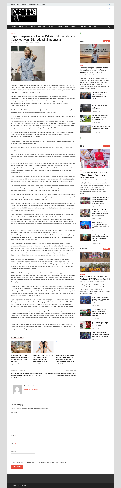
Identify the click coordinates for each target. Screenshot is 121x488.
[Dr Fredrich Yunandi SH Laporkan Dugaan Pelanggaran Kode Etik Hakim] (85, 93)
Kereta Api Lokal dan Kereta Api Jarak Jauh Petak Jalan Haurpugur (101, 128)
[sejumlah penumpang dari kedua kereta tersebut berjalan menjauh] (85, 116)
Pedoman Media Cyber (34, 4)
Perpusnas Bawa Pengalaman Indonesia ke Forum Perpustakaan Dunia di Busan (100, 225)
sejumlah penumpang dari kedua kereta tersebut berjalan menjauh (100, 117)
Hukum (59, 27)
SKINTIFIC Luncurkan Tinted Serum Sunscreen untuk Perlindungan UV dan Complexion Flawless (43, 358)
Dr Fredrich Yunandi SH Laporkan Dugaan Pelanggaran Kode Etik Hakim (99, 95)
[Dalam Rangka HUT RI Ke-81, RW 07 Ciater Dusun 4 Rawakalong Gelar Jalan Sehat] (95, 150)
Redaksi (43, 4)
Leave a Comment (34, 42)
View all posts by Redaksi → (32, 389)
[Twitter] (107, 4)
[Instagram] (110, 4)
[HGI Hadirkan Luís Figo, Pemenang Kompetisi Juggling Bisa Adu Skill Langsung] (85, 310)
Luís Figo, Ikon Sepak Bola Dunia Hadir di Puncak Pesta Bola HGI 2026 (101, 324)
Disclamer (24, 4)
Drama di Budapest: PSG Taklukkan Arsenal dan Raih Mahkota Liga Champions (100, 334)
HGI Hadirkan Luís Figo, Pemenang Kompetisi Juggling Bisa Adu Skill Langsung (99, 312)
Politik (83, 27)
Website (13, 452)
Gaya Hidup (41, 27)
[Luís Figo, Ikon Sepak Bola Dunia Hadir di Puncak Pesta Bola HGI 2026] (85, 322)
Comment (15, 412)
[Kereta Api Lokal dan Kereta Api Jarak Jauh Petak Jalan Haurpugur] (85, 126)
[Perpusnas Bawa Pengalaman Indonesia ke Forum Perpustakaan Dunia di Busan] (85, 222)
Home (14, 27)
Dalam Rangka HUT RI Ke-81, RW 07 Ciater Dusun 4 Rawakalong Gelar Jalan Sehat (94, 174)
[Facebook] (105, 4)
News (66, 27)
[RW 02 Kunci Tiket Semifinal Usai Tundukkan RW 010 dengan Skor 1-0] (95, 253)
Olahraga (74, 27)
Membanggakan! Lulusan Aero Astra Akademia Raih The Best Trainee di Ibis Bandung (100, 237)
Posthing (23, 485)
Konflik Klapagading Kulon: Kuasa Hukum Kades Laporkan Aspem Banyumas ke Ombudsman (94, 70)
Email (13, 444)
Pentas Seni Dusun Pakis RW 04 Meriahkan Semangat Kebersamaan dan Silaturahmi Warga (101, 200)
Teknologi (92, 27)
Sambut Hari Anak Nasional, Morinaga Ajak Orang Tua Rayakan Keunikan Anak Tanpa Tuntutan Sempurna (65, 358)
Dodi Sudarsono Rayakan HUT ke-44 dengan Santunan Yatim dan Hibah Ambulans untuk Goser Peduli (101, 212)
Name (13, 435)
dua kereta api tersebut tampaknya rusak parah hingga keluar (99, 107)
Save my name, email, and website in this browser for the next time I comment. (39, 462)
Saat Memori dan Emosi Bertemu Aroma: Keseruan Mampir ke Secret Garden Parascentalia (20, 358)
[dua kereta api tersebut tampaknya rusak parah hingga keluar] (85, 105)
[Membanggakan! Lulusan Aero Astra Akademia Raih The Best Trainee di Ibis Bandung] (85, 235)
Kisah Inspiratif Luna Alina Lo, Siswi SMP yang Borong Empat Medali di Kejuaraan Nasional (100, 299)
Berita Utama (23, 27)
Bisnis (33, 27)
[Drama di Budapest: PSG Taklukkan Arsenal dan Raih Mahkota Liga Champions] (85, 333)
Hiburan (51, 27)
